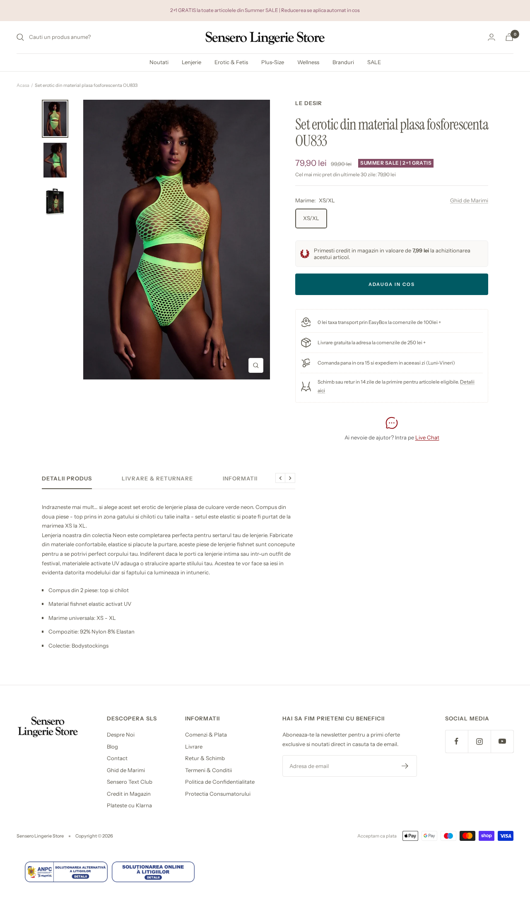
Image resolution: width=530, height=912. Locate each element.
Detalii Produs (67, 478)
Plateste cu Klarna (129, 805)
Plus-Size (272, 62)
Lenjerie (191, 62)
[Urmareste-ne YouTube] (502, 741)
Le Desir (308, 103)
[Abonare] (405, 766)
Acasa (23, 85)
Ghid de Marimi (469, 200)
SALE (374, 62)
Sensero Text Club (129, 781)
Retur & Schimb (205, 758)
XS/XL (311, 218)
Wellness (308, 62)
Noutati (159, 62)
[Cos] (509, 37)
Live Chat (427, 437)
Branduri (343, 62)
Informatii (240, 478)
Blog (112, 746)
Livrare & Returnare (157, 478)
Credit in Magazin (129, 793)
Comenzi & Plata (206, 734)
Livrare (193, 746)
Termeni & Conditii (208, 770)
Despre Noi (121, 734)
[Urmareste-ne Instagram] (479, 741)
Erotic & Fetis (231, 62)
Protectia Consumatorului (218, 793)
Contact (117, 758)
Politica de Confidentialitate (220, 781)
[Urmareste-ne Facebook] (456, 741)
